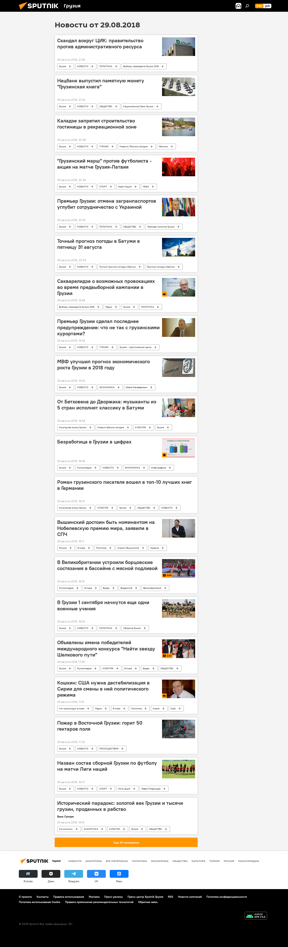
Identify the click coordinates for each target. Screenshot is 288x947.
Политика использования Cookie (39, 902)
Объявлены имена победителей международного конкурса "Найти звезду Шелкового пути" (106, 648)
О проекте (25, 896)
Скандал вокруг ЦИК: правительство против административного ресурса (100, 43)
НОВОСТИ (82, 66)
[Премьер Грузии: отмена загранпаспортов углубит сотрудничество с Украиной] (178, 207)
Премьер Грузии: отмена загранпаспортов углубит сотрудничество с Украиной (106, 204)
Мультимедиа (84, 467)
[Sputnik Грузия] (40, 11)
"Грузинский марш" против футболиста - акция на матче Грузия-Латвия (104, 164)
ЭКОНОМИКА (107, 387)
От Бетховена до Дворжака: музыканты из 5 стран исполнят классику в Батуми (106, 404)
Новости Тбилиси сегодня (134, 146)
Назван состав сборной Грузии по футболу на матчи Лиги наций (107, 766)
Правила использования (68, 896)
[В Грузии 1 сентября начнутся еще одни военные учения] (178, 608)
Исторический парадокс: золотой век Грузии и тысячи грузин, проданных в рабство (120, 806)
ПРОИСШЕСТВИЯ (108, 748)
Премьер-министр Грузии (161, 226)
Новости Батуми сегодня (110, 427)
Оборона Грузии (132, 628)
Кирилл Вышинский (128, 547)
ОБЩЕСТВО (105, 106)
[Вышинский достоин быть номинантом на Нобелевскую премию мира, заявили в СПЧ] (178, 528)
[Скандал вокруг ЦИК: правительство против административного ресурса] (178, 46)
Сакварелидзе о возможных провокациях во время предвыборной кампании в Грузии (106, 287)
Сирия (156, 708)
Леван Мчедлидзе (150, 788)
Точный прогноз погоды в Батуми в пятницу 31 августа (98, 244)
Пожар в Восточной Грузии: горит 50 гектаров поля (99, 726)
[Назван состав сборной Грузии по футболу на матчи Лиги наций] (178, 769)
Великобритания (152, 587)
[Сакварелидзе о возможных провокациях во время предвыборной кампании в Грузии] (178, 287)
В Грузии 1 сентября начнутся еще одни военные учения (103, 605)
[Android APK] (256, 916)
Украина (154, 547)
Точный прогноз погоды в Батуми (117, 266)
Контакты (43, 896)
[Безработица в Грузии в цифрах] (178, 448)
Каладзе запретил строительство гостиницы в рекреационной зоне (97, 124)
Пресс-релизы (113, 896)
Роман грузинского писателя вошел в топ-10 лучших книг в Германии (124, 485)
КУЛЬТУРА (140, 427)
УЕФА (146, 186)
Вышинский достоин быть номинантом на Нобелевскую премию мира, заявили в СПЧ (106, 528)
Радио (108, 306)
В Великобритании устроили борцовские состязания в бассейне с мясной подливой (107, 565)
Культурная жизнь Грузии (72, 427)
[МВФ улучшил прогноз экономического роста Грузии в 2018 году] (178, 367)
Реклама (94, 896)
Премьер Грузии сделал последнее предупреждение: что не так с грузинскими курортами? (108, 327)
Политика (101, 547)
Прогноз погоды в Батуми (161, 266)
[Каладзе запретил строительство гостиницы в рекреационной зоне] (178, 127)
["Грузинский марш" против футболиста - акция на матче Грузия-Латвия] (178, 167)
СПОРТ (103, 186)
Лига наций (124, 788)
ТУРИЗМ (104, 146)
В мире (81, 547)
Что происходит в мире (71, 708)
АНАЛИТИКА (91, 828)
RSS (170, 896)
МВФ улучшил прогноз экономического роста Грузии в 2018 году (103, 364)
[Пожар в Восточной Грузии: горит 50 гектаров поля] (178, 729)
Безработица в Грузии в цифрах (94, 442)
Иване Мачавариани (136, 387)
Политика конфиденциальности (226, 896)
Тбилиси (163, 146)
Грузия (62, 66)
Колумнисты (66, 828)
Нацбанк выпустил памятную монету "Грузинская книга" (100, 83)
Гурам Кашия (125, 186)
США (173, 708)
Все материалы (117, 861)
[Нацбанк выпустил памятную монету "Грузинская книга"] (178, 86)
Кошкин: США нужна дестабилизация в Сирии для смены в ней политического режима (103, 689)
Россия (63, 547)
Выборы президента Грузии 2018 (141, 66)
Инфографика (158, 467)
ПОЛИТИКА (105, 66)
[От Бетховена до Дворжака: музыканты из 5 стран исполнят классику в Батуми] (178, 407)
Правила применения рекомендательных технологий (99, 902)
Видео (106, 587)
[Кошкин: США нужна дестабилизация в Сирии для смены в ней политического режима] (178, 689)
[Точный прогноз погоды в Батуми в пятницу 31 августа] (178, 247)
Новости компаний (190, 896)
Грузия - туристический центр (135, 347)
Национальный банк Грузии (138, 106)
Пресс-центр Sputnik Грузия (145, 896)
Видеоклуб (126, 587)
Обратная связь (148, 902)
